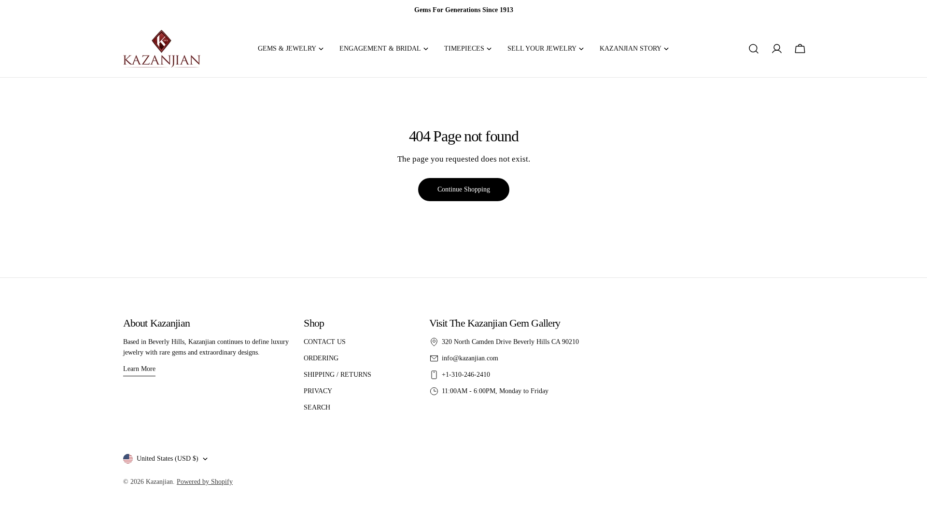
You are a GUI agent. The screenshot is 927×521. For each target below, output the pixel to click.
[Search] (753, 48)
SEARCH (317, 407)
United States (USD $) (167, 458)
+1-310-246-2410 (466, 374)
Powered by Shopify (205, 481)
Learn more (139, 368)
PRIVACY (318, 391)
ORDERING (321, 358)
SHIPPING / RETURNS (337, 374)
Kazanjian (159, 481)
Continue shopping (463, 189)
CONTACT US (325, 341)
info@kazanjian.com (470, 358)
